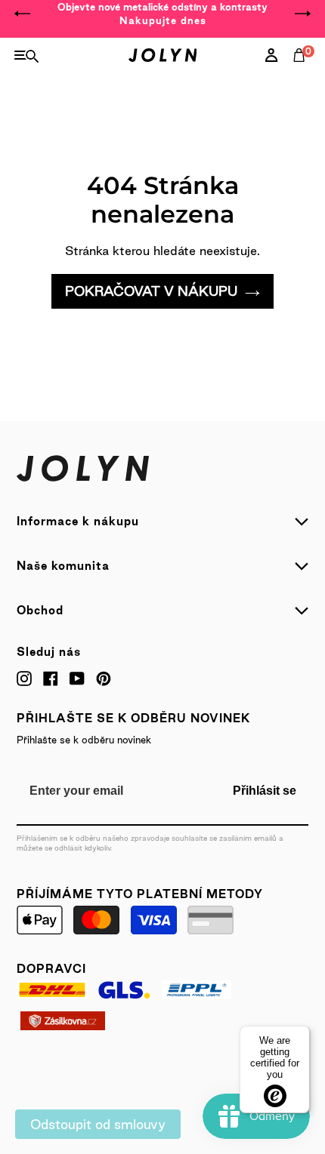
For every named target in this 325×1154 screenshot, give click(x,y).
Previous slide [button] (22, 13)
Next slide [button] (302, 13)
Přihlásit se (264, 790)
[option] (162, 13)
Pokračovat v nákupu (151, 291)
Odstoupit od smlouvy (98, 1124)
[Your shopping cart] (302, 72)
